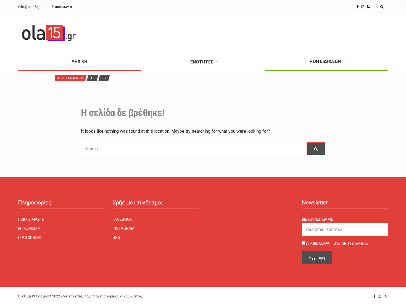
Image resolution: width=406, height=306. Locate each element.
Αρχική (79, 61)
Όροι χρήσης (30, 237)
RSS (116, 237)
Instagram (124, 228)
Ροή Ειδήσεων (325, 61)
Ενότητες (201, 62)
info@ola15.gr (29, 7)
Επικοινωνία (62, 7)
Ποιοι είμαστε (31, 219)
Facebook (122, 219)
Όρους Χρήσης (354, 243)
